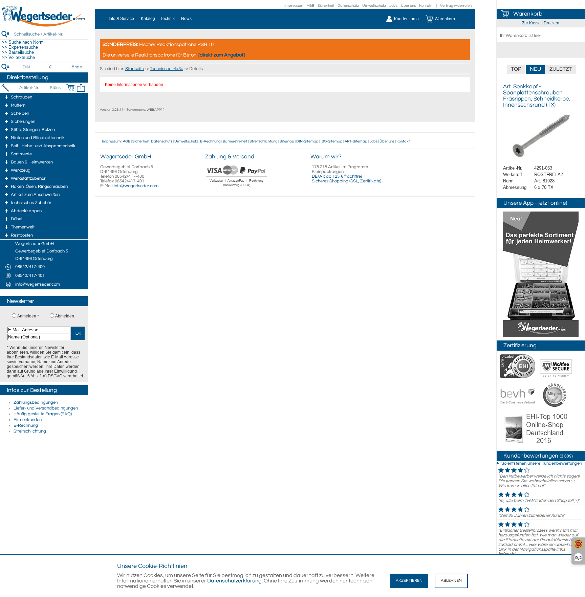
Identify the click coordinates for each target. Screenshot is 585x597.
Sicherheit (326, 5)
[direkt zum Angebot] (221, 55)
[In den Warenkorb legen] (70, 88)
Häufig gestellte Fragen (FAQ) (43, 414)
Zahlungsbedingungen (36, 402)
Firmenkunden (28, 419)
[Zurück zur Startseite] (44, 25)
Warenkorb (527, 14)
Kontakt (426, 5)
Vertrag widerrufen (456, 5)
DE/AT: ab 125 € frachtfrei (337, 176)
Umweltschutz (374, 5)
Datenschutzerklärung (234, 580)
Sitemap (287, 141)
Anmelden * (28, 316)
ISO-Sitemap (332, 141)
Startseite (134, 68)
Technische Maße (166, 68)
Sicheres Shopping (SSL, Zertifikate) (346, 181)
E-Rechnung (26, 425)
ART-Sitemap (356, 141)
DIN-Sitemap (307, 141)
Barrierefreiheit (235, 141)
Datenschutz (348, 5)
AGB (310, 5)
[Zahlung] (236, 187)
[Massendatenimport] (81, 88)
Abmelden (64, 316)
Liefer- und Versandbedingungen (46, 408)
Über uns (408, 5)
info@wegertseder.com (136, 185)
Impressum (293, 5)
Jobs (393, 5)
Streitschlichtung (30, 431)
